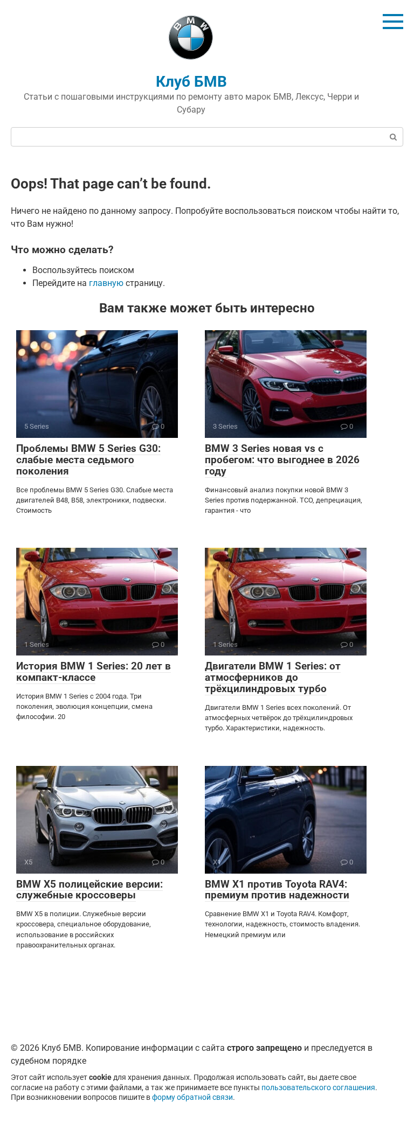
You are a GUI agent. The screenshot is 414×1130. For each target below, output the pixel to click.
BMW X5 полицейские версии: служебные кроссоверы (89, 890)
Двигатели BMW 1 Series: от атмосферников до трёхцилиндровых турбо (273, 677)
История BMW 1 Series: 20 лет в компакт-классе (93, 671)
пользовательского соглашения (318, 1087)
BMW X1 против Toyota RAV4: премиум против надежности (277, 890)
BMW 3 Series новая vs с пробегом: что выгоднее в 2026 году (282, 459)
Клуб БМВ (191, 81)
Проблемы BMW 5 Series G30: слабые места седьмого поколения (88, 459)
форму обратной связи (192, 1097)
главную (106, 283)
